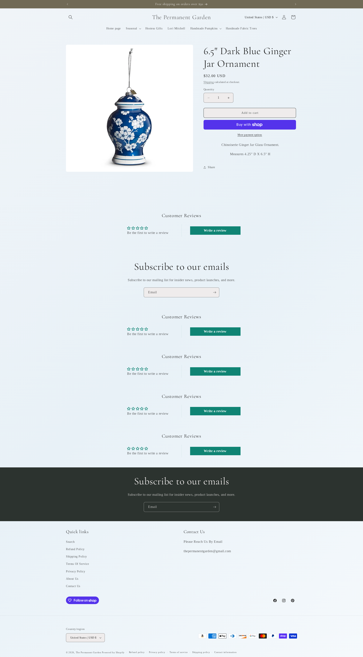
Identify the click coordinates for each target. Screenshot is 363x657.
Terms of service (179, 652)
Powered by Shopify (113, 652)
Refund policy (137, 652)
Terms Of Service (77, 563)
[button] (70, 17)
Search (70, 541)
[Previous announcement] (67, 4)
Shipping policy (201, 652)
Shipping (209, 82)
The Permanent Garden (88, 652)
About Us (72, 578)
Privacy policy (157, 652)
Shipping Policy (76, 556)
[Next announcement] (295, 4)
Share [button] (211, 167)
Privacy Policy (75, 571)
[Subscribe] (214, 292)
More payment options (250, 134)
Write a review (215, 230)
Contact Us (73, 586)
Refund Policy (75, 549)
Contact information (225, 652)
